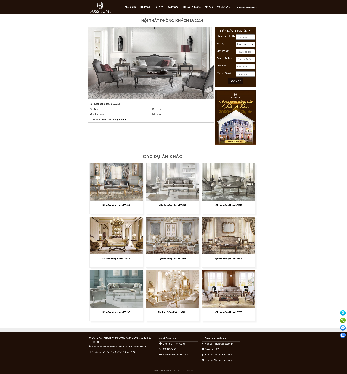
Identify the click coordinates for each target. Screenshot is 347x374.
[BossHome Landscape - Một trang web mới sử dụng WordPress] (104, 7)
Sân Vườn (173, 7)
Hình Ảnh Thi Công (192, 7)
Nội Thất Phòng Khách (114, 120)
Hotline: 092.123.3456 (247, 7)
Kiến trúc (145, 7)
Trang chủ (130, 7)
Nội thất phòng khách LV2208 (116, 205)
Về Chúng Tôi (223, 7)
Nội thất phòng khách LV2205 (228, 312)
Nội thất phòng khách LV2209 (172, 205)
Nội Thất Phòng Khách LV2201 (172, 312)
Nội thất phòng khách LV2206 (228, 259)
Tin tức (209, 7)
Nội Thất (159, 7)
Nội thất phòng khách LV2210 (228, 205)
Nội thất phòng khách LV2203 (172, 259)
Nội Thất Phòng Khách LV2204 (116, 259)
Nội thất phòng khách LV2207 (116, 312)
